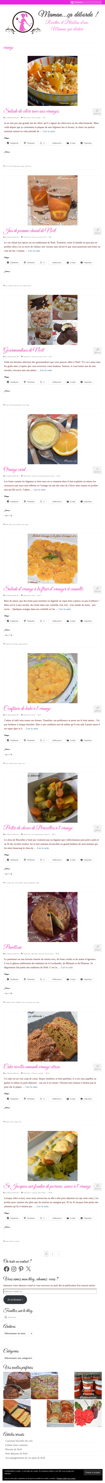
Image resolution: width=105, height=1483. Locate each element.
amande (7, 1121)
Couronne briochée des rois (19, 1440)
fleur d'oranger (14, 644)
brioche (13, 1002)
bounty (7, 405)
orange (22, 166)
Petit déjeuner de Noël (16, 1453)
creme (10, 524)
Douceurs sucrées (37, 237)
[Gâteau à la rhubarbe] (44, 1385)
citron (14, 285)
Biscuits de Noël (13, 1449)
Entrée (34, 117)
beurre (6, 524)
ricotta (20, 1121)
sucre (23, 763)
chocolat (11, 405)
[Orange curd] (53, 439)
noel (21, 285)
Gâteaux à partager (37, 1073)
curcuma (26, 883)
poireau (11, 1241)
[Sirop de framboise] (88, 1413)
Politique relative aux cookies (66, 1478)
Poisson (43, 1192)
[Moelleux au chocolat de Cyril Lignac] (17, 1385)
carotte (9, 883)
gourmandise (18, 405)
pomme (29, 285)
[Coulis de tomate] (88, 1385)
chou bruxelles (19, 883)
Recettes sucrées (49, 476)
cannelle (10, 285)
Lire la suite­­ (49, 131)
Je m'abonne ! (15, 1299)
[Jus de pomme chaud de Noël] (53, 200)
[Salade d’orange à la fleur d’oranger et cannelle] (53, 558)
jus (18, 285)
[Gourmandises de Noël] (53, 319)
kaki (15, 763)
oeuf (22, 524)
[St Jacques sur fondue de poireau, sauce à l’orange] (53, 1155)
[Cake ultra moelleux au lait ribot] (17, 1413)
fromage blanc (16, 166)
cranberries (18, 1002)
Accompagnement (37, 834)
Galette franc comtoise (16, 1445)
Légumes (46, 834)
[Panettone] (53, 916)
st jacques (16, 1241)
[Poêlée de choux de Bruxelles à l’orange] (53, 797)
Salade (39, 117)
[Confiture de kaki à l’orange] (53, 678)
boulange (7, 1002)
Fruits (33, 595)
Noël (44, 237)
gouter (30, 1002)
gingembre (32, 883)
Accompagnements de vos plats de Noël (25, 1457)
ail (5, 883)
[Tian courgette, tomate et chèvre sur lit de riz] (60, 1413)
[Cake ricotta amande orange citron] (53, 1036)
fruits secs (24, 1002)
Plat (39, 1192)
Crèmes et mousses (37, 476)
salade (26, 166)
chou (12, 883)
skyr (30, 166)
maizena (18, 524)
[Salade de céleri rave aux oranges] (53, 80)
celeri (9, 166)
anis (6, 285)
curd (14, 524)
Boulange (35, 954)
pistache (25, 644)
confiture (11, 763)
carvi (6, 166)
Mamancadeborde (13, 117)
